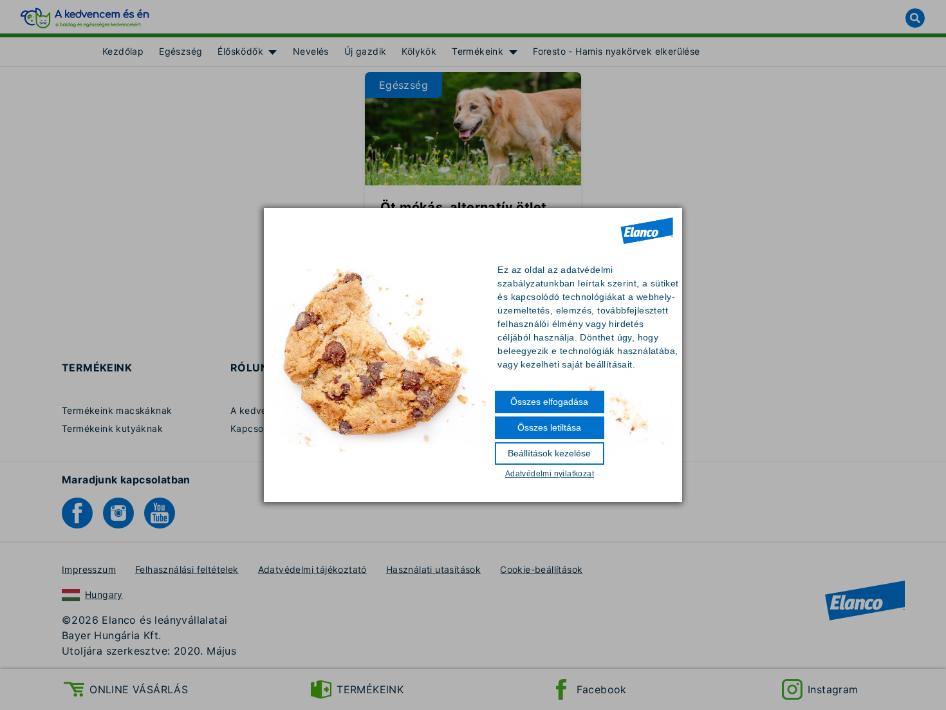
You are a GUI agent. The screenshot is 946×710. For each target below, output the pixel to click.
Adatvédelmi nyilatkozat (549, 473)
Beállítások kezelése (549, 453)
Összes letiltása (549, 427)
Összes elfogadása (549, 402)
